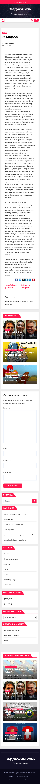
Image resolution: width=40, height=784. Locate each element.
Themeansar (19, 774)
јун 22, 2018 (11, 739)
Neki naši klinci (13, 332)
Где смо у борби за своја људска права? (19, 353)
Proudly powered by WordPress (13, 772)
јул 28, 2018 (11, 675)
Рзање (5, 32)
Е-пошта (6, 460)
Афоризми (7, 585)
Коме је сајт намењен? (11, 635)
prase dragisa (9, 43)
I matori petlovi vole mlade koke (16, 376)
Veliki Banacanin (23, 358)
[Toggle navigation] (36, 20)
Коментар (7, 408)
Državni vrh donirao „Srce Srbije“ (15, 514)
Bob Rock (20, 335)
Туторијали (7, 599)
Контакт (6, 640)
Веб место (7, 473)
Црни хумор (7, 604)
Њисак (5, 569)
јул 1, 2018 (10, 696)
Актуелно (8, 372)
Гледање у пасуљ (10, 580)
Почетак (6, 554)
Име (5, 448)
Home (11, 776)
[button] (32, 20)
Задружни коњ (20, 9)
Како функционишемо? (11, 630)
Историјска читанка (11, 349)
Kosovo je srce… (9, 530)
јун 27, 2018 (11, 718)
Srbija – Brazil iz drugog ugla (13, 524)
